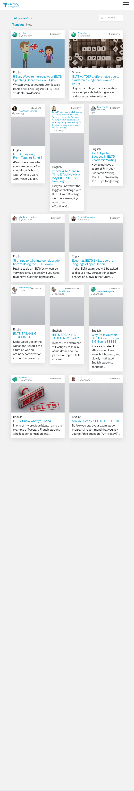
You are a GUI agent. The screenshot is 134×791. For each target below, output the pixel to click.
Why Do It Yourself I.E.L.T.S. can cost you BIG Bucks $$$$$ (106, 338)
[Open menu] (126, 5)
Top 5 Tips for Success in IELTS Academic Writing (104, 157)
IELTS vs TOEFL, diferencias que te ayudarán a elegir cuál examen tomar (95, 80)
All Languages (22, 18)
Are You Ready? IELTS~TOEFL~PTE (96, 421)
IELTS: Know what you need (32, 421)
